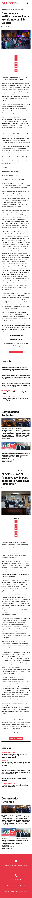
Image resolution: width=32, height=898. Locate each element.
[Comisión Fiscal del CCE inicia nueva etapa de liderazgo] (23, 446)
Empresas (20, 9)
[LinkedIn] (24, 885)
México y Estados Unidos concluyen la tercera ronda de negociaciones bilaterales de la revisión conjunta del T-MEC (15, 377)
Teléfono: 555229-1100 (16, 879)
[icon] (16, 862)
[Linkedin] (16, 63)
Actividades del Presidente (8, 366)
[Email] (16, 66)
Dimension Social (12, 9)
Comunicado (4, 9)
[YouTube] (20, 885)
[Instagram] (7, 885)
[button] (16, 352)
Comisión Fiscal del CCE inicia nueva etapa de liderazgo (13, 392)
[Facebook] (16, 56)
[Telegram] (16, 70)
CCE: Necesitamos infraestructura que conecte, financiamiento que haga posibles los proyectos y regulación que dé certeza (14, 369)
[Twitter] (16, 59)
